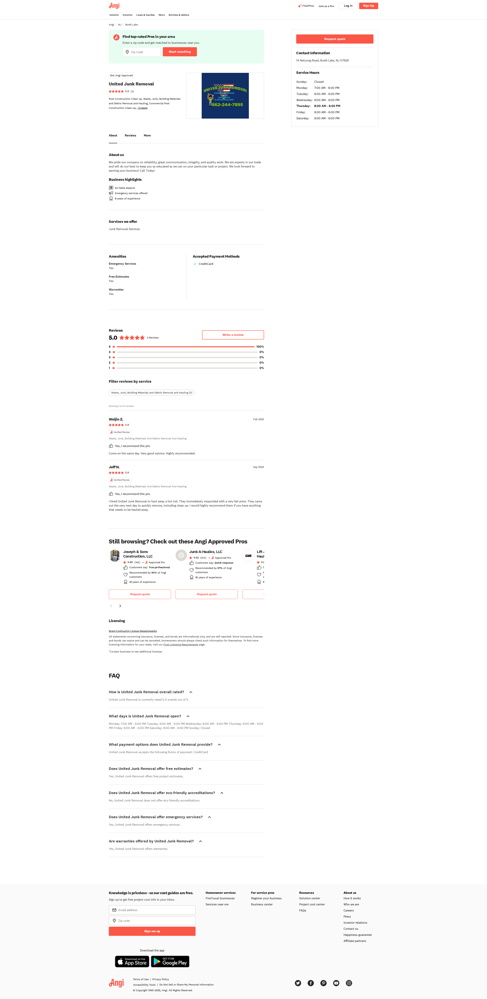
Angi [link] (111, 24)
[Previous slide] (111, 606)
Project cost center (312, 904)
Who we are (351, 904)
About (113, 135)
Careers (349, 910)
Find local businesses (220, 898)
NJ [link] (119, 24)
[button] (111, 606)
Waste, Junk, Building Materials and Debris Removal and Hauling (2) (151, 392)
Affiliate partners (355, 941)
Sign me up (152, 931)
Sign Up (368, 6)
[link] (140, 568)
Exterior (128, 15)
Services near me (217, 904)
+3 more (142, 108)
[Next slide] (120, 606)
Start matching (180, 52)
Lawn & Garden (145, 15)
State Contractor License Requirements (133, 631)
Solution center (309, 898)
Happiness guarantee (358, 935)
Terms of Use (141, 979)
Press (347, 916)
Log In (348, 6)
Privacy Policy (160, 979)
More (162, 15)
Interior (114, 15)
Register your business (266, 898)
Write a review (233, 335)
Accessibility (144, 984)
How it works (352, 898)
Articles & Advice (179, 15)
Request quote (140, 594)
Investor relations (355, 922)
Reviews (130, 135)
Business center (262, 904)
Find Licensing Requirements (180, 644)
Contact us (351, 928)
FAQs (302, 910)
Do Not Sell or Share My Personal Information (186, 984)
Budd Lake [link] (131, 24)
